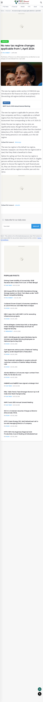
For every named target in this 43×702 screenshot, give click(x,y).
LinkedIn (17, 205)
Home (2, 11)
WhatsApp (18, 142)
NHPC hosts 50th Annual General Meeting (16, 106)
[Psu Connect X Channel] (39, 694)
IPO (29, 7)
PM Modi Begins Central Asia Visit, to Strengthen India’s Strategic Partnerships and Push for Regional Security (21, 326)
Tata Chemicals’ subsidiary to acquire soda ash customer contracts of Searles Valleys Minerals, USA (20, 362)
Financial (14, 7)
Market (22, 7)
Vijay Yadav (9, 285)
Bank (35, 7)
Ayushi (8, 308)
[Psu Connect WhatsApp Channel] (39, 689)
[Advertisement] (21, 27)
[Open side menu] (2, 2)
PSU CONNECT (6, 53)
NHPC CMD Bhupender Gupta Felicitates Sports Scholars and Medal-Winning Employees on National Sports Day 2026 (20, 339)
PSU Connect (9, 298)
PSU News (5, 7)
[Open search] (41, 2)
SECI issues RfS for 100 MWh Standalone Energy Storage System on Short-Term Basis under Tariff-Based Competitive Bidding (21, 293)
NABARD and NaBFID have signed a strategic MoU (21, 383)
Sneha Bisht (9, 331)
